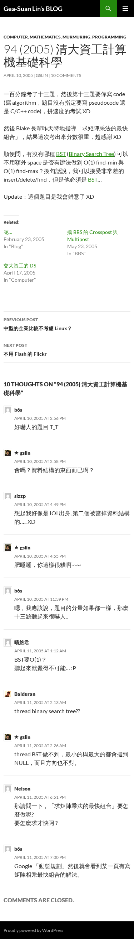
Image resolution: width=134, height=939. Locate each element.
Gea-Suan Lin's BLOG (33, 8)
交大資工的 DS (20, 265)
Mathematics (45, 37)
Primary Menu (125, 8)
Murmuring (76, 37)
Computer (16, 37)
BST (61, 153)
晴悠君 (21, 642)
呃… (8, 232)
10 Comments (66, 75)
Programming (109, 37)
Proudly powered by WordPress (33, 930)
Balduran (24, 694)
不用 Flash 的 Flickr (25, 350)
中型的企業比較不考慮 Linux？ (38, 324)
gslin (42, 75)
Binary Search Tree (91, 153)
